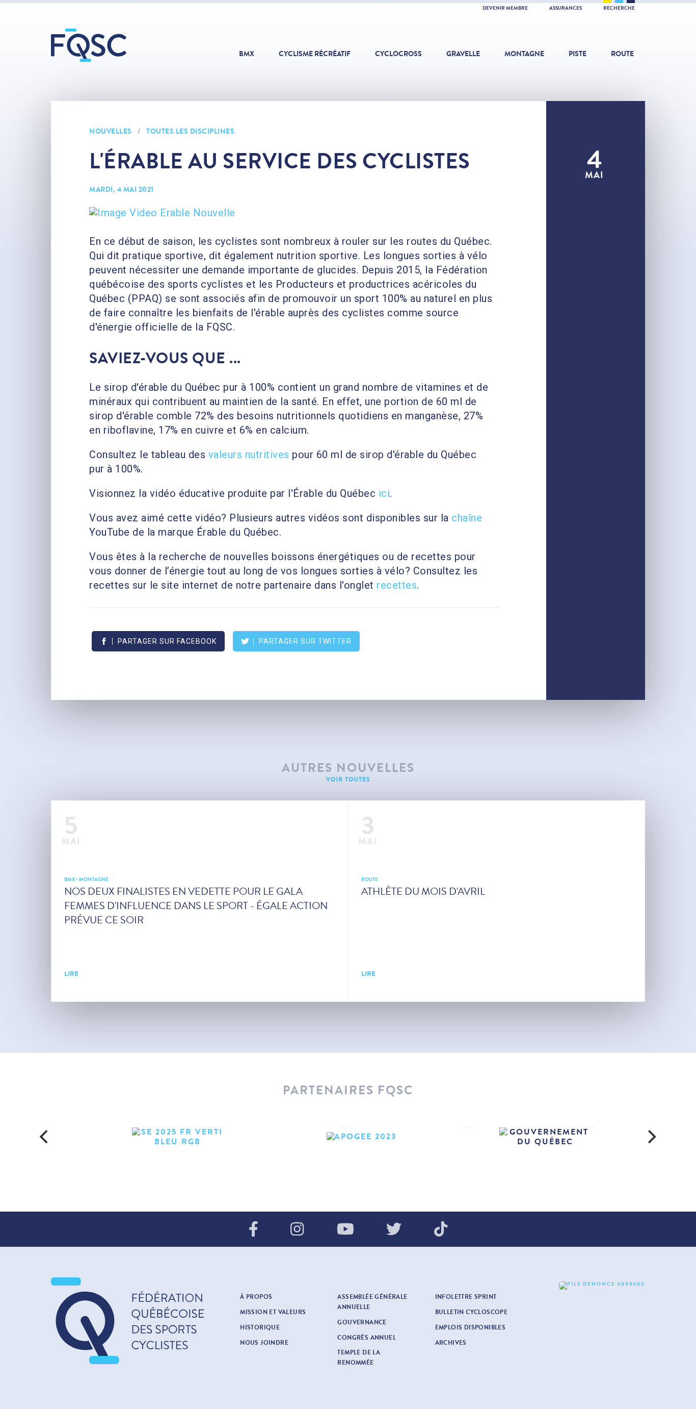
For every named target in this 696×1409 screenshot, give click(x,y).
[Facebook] (253, 1230)
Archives (451, 1342)
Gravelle (463, 53)
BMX (246, 53)
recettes (397, 585)
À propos (256, 1296)
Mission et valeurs (273, 1312)
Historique (260, 1327)
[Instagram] (297, 1230)
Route (622, 53)
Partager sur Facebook (167, 641)
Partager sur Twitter (305, 641)
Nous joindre (264, 1342)
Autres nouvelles (348, 768)
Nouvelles (110, 131)
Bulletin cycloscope (471, 1312)
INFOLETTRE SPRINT (466, 1296)
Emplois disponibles (470, 1327)
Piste (577, 53)
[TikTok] (440, 1230)
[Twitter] (394, 1230)
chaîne (466, 518)
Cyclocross (398, 53)
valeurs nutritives (248, 454)
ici (384, 493)
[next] (650, 1136)
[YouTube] (345, 1230)
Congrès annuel (366, 1337)
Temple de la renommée (358, 1357)
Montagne (524, 53)
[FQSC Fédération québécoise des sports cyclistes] (114, 45)
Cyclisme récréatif (315, 53)
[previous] (45, 1136)
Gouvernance (361, 1322)
